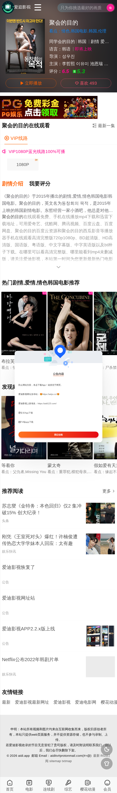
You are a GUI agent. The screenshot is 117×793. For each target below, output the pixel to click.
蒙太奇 (54, 465)
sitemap (55, 761)
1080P (26, 163)
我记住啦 (58, 434)
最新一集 (103, 125)
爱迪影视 (62, 702)
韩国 (82, 41)
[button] (15, 184)
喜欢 (86, 83)
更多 (108, 491)
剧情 (95, 41)
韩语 (66, 49)
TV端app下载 (27, 422)
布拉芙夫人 (12, 361)
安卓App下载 (27, 412)
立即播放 (31, 83)
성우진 (68, 56)
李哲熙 (68, 63)
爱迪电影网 (85, 702)
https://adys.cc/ (49, 394)
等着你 (8, 465)
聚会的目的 (12, 216)
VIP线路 (16, 138)
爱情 (104, 41)
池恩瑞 (96, 63)
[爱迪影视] (16, 7)
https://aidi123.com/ (47, 403)
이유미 (82, 63)
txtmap (67, 761)
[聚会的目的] (25, 46)
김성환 (110, 63)
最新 (6, 702)
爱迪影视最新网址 (32, 702)
